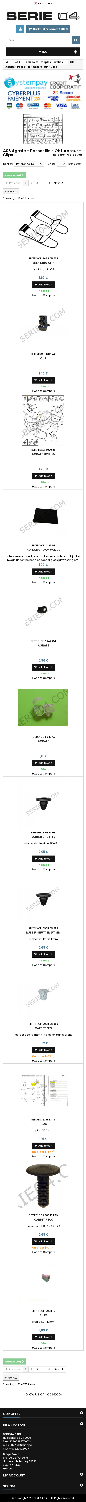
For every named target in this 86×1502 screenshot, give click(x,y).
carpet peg (43, 1028)
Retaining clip (43, 263)
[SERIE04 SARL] (43, 16)
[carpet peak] (43, 1186)
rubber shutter (43, 837)
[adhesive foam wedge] (43, 516)
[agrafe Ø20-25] (43, 420)
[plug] (43, 1090)
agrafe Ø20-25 (43, 454)
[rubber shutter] (43, 803)
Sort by (8, 164)
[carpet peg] (43, 995)
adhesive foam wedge (43, 550)
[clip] (43, 325)
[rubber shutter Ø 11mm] (43, 899)
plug (43, 1124)
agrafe (43, 645)
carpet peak (43, 1220)
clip (43, 358)
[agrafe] (43, 612)
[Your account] (20, 29)
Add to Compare (44, 295)
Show (51, 164)
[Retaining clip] (43, 229)
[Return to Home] (7, 62)
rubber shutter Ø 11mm (43, 933)
